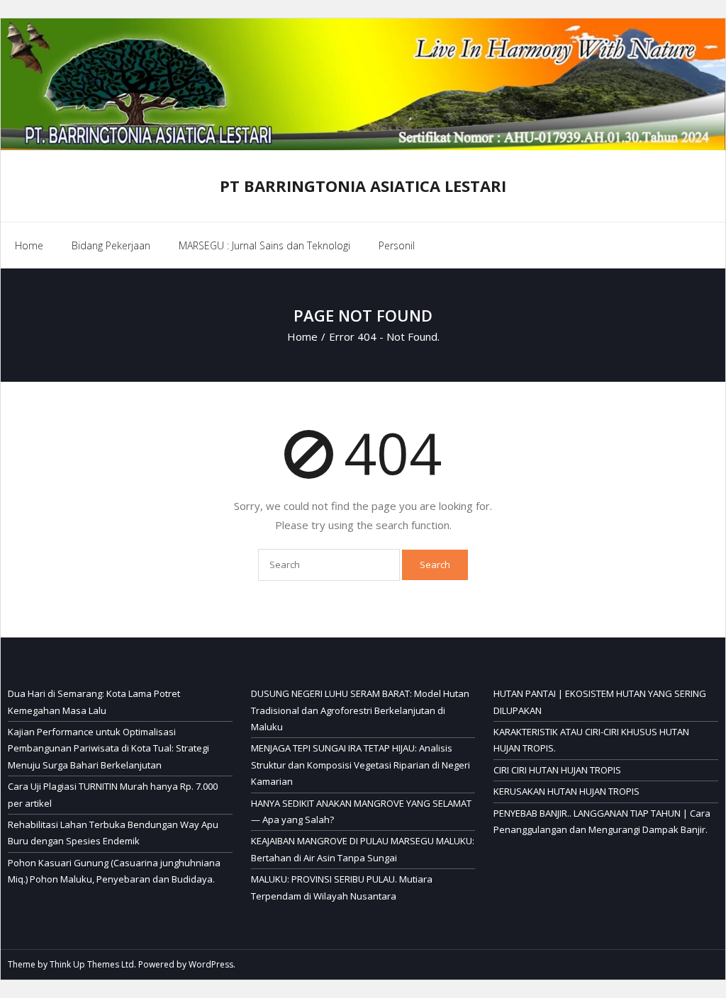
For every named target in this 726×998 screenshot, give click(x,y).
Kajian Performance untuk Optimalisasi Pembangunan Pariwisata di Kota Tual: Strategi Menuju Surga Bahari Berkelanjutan (108, 748)
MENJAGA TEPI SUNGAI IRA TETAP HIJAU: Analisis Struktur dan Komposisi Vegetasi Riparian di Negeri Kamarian (360, 765)
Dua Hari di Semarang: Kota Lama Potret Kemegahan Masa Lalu (94, 701)
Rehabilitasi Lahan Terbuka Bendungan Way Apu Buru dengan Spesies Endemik (113, 832)
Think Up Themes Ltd (92, 964)
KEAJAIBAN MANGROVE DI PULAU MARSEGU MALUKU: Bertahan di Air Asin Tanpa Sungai (362, 848)
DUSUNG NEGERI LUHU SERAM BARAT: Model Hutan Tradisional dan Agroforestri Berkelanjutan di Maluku (360, 710)
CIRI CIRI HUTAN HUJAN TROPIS (557, 770)
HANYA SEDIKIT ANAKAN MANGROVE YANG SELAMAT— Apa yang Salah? (361, 811)
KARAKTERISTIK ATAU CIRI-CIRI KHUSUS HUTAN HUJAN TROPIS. (591, 739)
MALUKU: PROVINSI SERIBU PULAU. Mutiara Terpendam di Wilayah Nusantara (341, 887)
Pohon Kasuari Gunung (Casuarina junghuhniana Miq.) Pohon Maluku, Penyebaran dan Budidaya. (114, 870)
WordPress (211, 964)
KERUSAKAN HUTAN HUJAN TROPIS (566, 791)
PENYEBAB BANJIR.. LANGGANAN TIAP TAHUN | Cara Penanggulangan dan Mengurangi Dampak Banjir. (601, 821)
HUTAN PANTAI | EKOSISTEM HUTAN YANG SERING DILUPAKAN (599, 701)
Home (29, 245)
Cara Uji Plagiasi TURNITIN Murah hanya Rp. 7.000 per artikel (113, 794)
